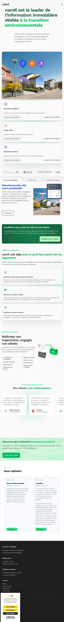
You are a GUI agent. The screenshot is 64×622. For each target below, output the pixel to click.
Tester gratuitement (11, 455)
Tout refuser (10, 610)
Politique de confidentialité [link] (10, 617)
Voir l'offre (11, 529)
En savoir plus (8, 213)
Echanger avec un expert (50, 239)
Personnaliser (10, 613)
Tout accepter (10, 607)
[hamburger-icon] (62, 4)
